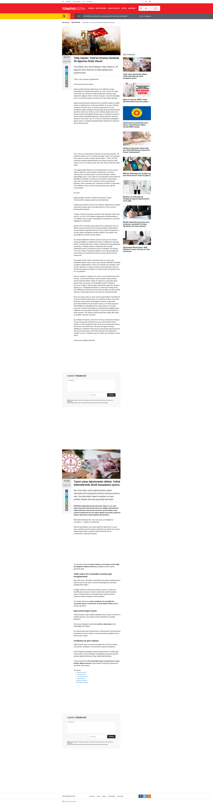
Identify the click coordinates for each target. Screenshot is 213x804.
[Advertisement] (97, 138)
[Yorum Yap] (66, 85)
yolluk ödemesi (81, 678)
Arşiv (84, 1)
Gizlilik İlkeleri (111, 796)
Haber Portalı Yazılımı (70, 801)
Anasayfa (92, 796)
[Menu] (141, 8)
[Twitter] (66, 70)
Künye (98, 796)
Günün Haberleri (76, 1)
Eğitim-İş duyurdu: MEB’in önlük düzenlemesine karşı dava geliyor (102, 16)
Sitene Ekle (89, 1)
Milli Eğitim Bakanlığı (82, 682)
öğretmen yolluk (81, 672)
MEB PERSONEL (101, 8)
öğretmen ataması (82, 680)
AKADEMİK (131, 8)
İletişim (104, 796)
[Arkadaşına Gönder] (66, 79)
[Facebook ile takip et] (140, 796)
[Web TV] (146, 1)
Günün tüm (145, 16)
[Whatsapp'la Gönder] (66, 76)
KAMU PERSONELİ (114, 8)
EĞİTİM (124, 8)
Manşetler (68, 1)
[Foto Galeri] (150, 1)
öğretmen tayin (81, 674)
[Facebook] (66, 67)
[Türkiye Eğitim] (73, 8)
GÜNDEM (91, 8)
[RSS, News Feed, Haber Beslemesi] (149, 796)
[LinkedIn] (66, 73)
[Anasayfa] (63, 1)
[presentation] (68, 16)
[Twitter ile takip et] (145, 796)
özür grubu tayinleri (82, 676)
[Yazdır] (66, 82)
